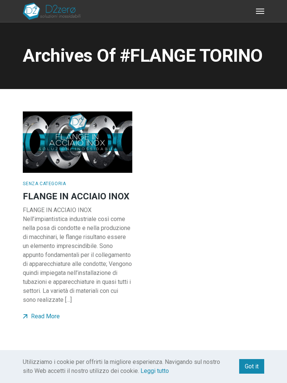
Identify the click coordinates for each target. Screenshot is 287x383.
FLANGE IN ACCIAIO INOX (76, 196)
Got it (252, 366)
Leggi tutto (155, 370)
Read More (45, 316)
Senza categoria (44, 183)
